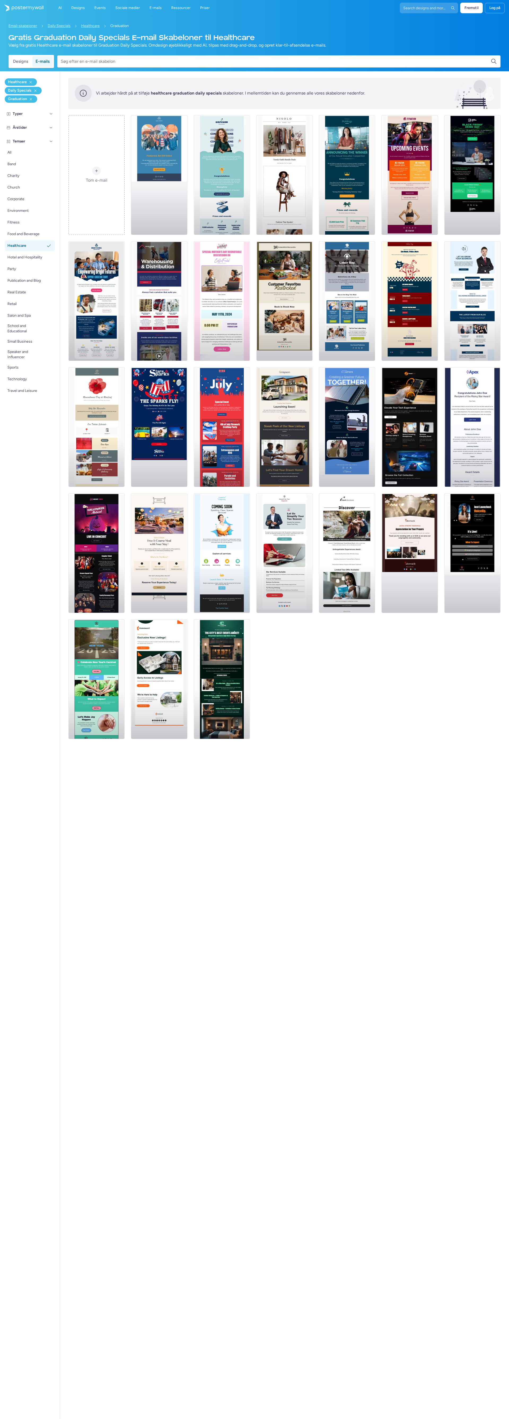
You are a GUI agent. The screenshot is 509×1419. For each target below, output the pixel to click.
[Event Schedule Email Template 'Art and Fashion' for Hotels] (222, 679)
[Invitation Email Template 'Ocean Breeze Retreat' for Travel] (347, 553)
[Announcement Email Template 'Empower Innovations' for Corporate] (222, 175)
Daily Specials (59, 26)
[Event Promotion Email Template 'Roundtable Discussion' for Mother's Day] (222, 301)
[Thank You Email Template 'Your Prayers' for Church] (409, 553)
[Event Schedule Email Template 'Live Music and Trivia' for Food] (409, 301)
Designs (20, 61)
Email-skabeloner (22, 26)
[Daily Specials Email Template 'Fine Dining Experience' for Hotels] (159, 553)
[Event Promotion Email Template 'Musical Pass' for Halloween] (96, 553)
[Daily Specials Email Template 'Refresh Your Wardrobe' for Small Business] (284, 175)
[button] (51, 114)
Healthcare (90, 26)
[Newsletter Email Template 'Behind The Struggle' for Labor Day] (347, 301)
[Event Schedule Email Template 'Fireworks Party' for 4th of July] (222, 427)
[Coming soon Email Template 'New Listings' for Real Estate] (284, 427)
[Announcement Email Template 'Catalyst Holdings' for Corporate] (347, 175)
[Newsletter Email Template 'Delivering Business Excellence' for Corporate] (472, 301)
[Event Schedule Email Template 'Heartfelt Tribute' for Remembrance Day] (96, 427)
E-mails (43, 61)
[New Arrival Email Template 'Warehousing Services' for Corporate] (159, 301)
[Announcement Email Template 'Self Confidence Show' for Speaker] (472, 553)
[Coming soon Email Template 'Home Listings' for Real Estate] (159, 679)
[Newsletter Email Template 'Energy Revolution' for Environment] (347, 427)
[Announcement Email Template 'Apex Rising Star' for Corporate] (472, 427)
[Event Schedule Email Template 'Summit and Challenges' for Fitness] (409, 175)
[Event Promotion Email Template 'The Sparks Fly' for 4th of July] (159, 427)
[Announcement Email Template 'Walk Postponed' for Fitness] (159, 175)
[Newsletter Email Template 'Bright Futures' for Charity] (96, 301)
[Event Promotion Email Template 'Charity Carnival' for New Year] (96, 679)
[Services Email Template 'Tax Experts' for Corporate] (284, 553)
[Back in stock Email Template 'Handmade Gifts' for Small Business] (284, 301)
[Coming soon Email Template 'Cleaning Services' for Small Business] (222, 553)
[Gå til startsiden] (21, 8)
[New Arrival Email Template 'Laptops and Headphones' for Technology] (409, 427)
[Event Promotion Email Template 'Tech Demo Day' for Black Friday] (472, 175)
